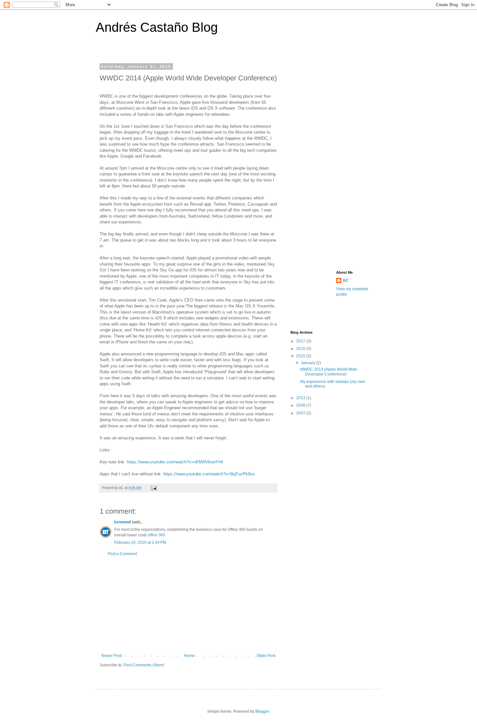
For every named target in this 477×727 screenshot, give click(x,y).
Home (189, 655)
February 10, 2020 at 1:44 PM (140, 542)
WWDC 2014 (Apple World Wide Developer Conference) (328, 371)
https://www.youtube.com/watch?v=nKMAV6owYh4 (175, 461)
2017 (301, 341)
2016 (301, 348)
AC (346, 280)
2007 (301, 413)
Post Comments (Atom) (144, 665)
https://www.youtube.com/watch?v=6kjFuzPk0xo (209, 473)
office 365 (156, 535)
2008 (301, 405)
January (308, 363)
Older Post (266, 655)
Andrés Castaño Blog (157, 27)
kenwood (122, 522)
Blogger (262, 711)
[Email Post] (153, 488)
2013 (301, 398)
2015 (301, 356)
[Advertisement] (188, 604)
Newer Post (111, 655)
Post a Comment (122, 554)
